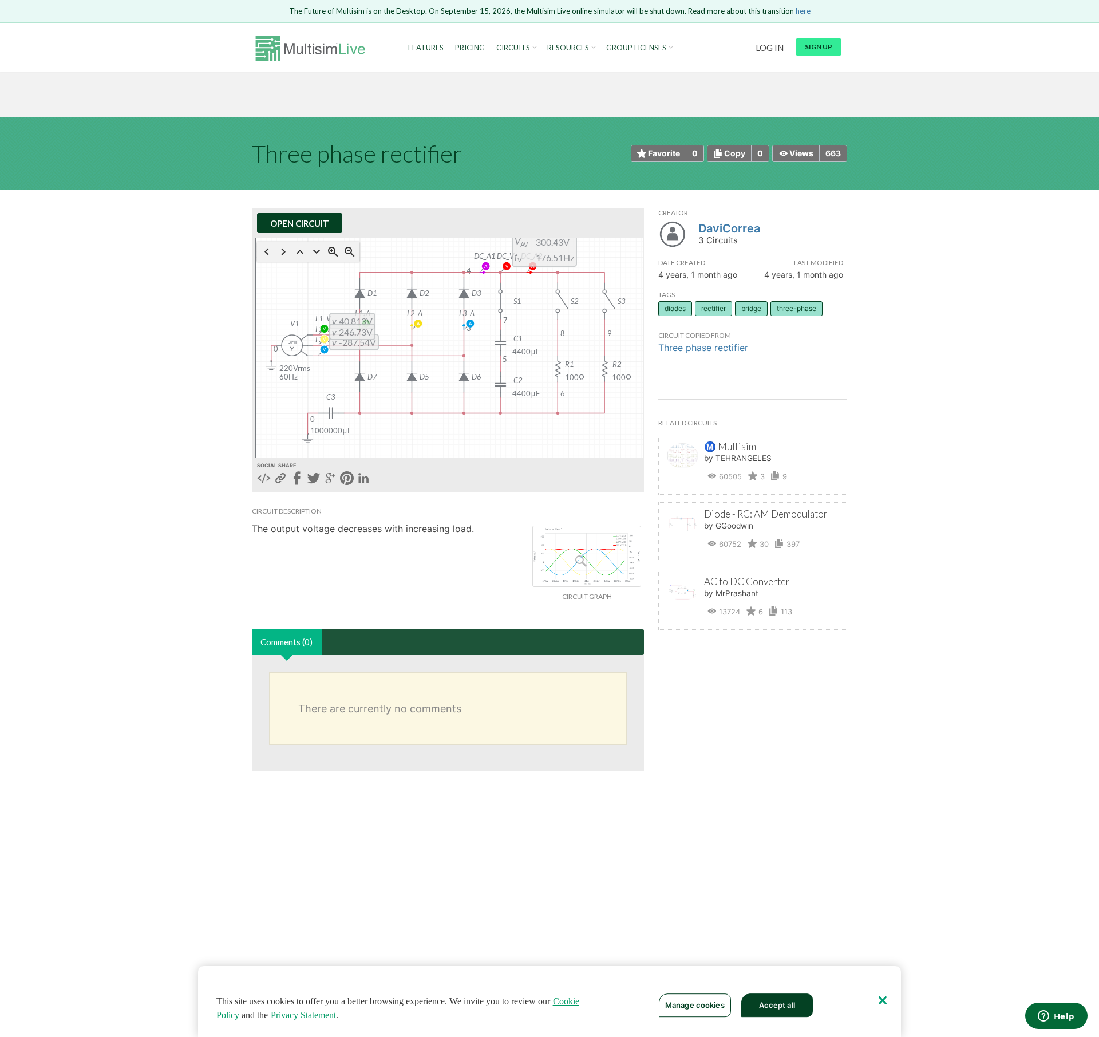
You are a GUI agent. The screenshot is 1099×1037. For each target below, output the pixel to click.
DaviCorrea (729, 228)
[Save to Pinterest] (347, 479)
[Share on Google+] (330, 479)
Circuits (513, 48)
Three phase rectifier (703, 347)
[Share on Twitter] (314, 479)
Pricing (470, 48)
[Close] (882, 1000)
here (803, 10)
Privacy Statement (303, 1015)
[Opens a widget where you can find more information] (1056, 1017)
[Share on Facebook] (297, 479)
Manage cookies (695, 1005)
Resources (568, 48)
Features (426, 48)
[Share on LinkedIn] (363, 479)
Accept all (777, 1005)
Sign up (818, 46)
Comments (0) (286, 642)
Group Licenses (636, 48)
